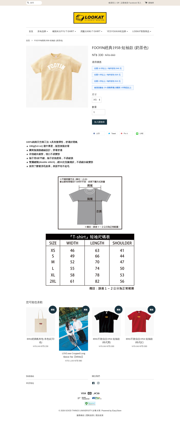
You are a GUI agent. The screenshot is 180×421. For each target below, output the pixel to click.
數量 (94, 107)
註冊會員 (124, 3)
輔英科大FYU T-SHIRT (63, 31)
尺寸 (94, 94)
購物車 (151, 3)
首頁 (31, 31)
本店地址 (30, 383)
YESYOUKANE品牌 (117, 31)
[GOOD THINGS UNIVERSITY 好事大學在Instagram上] (98, 383)
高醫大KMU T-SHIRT (91, 31)
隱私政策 (90, 415)
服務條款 (80, 415)
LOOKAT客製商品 (141, 31)
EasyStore (116, 410)
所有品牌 (42, 31)
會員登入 (112, 3)
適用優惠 (96, 62)
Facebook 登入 (135, 3)
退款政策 (99, 415)
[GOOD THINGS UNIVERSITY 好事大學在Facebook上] (93, 383)
